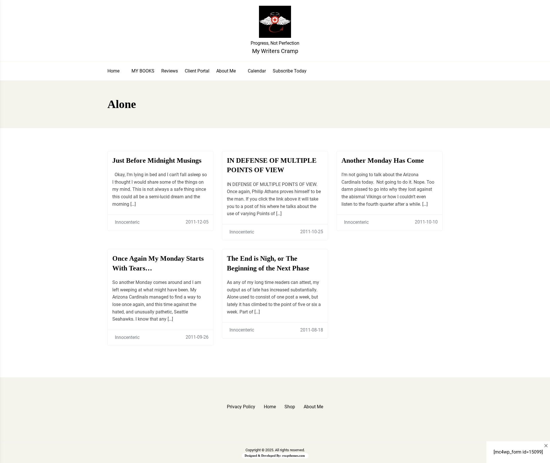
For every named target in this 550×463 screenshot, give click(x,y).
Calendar (257, 71)
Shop (289, 406)
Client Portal (197, 71)
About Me (226, 71)
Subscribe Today (290, 71)
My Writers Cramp (275, 51)
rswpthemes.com (293, 455)
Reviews (169, 71)
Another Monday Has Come (382, 160)
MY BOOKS (142, 71)
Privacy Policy (241, 406)
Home (113, 71)
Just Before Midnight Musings (156, 160)
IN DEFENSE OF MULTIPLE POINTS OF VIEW (272, 165)
